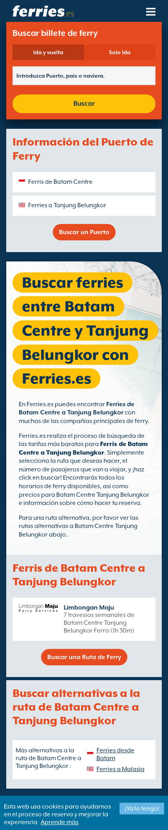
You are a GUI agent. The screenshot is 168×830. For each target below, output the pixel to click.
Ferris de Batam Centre (60, 181)
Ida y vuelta (48, 52)
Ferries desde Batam (115, 754)
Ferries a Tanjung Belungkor (67, 205)
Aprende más (60, 822)
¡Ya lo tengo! (142, 808)
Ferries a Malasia (121, 769)
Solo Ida (119, 52)
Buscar (84, 103)
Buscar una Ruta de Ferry (84, 657)
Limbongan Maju (89, 607)
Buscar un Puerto (84, 232)
